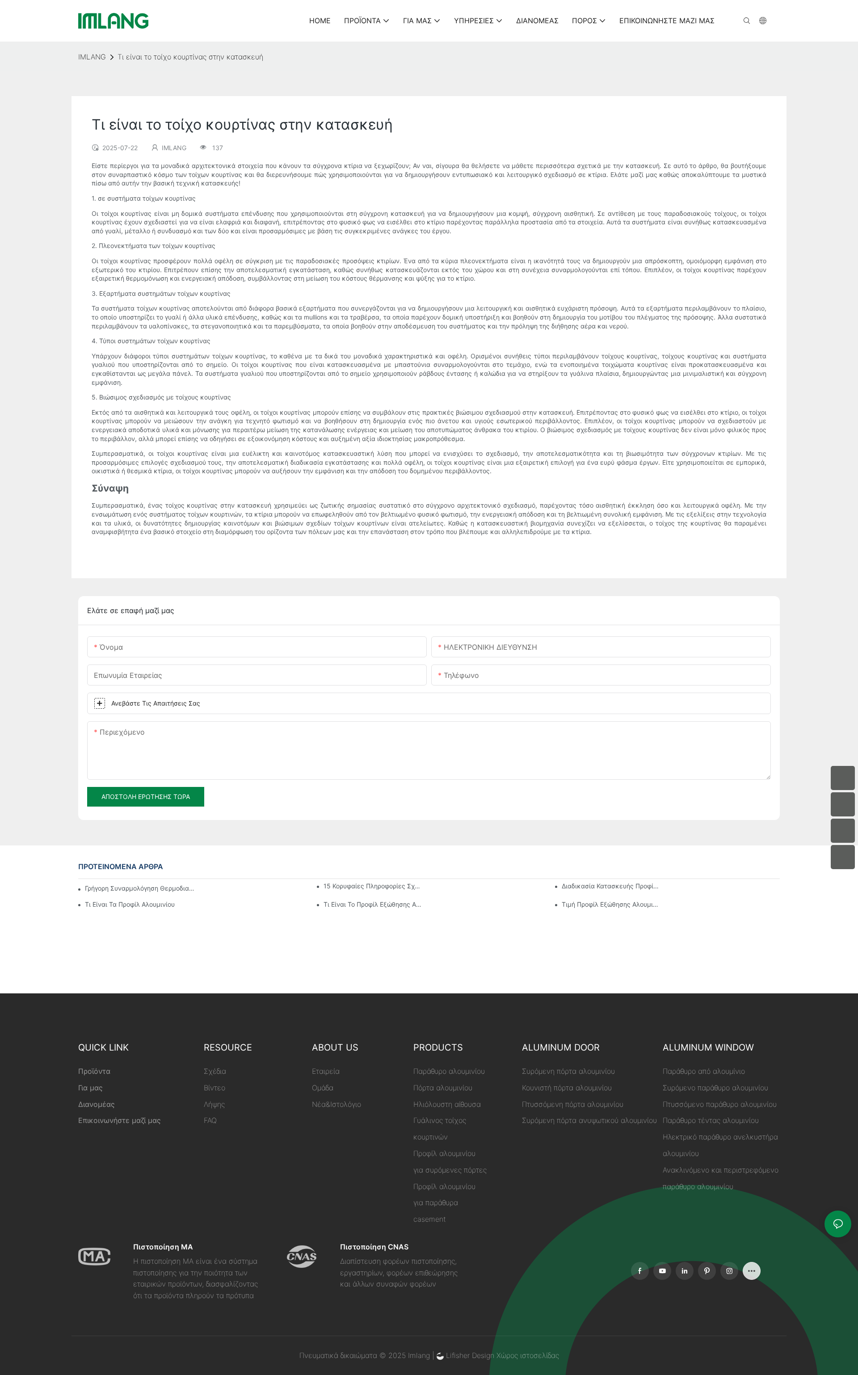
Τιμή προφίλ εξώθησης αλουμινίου (611, 904)
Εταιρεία (326, 1071)
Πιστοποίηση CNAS (374, 1246)
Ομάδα (322, 1087)
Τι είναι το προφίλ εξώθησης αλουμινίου (373, 904)
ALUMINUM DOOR (561, 1047)
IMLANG (92, 56)
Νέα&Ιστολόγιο (336, 1104)
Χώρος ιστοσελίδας (527, 1355)
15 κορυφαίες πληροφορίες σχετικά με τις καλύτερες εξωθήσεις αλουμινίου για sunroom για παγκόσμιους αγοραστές (373, 886)
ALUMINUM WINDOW (708, 1047)
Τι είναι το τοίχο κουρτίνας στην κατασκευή (190, 56)
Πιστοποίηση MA (163, 1246)
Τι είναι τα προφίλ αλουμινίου (130, 904)
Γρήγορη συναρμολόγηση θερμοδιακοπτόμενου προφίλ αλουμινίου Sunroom (140, 888)
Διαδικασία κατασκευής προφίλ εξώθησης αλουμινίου (611, 886)
